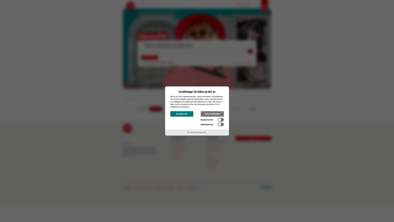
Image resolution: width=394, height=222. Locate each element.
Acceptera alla (181, 114)
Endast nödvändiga (212, 114)
